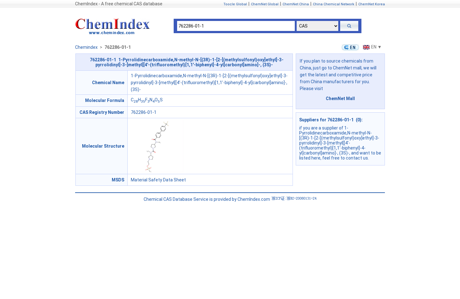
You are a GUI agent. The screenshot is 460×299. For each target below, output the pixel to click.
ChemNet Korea (371, 4)
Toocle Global (235, 4)
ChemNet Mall (340, 98)
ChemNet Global (265, 4)
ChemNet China (296, 4)
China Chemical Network (333, 4)
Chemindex (86, 47)
